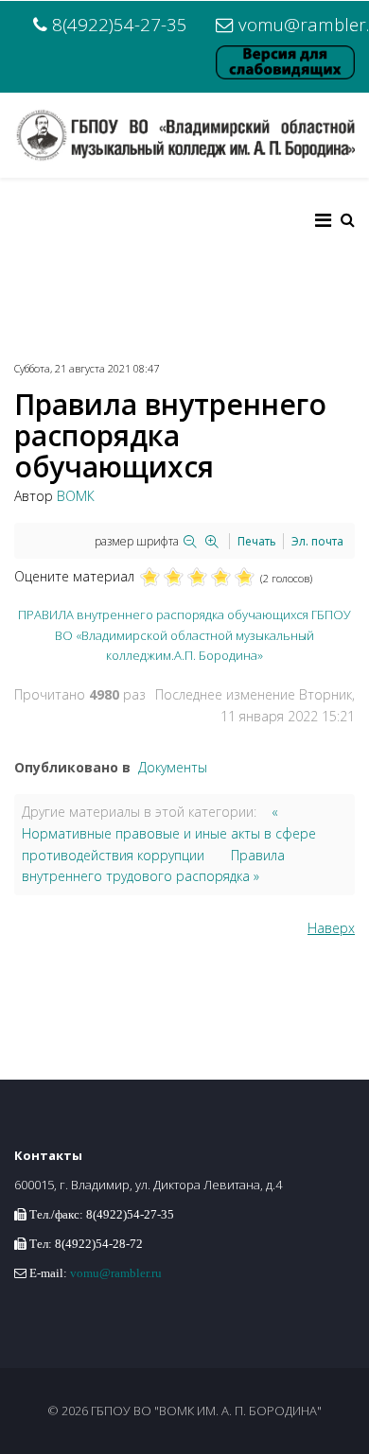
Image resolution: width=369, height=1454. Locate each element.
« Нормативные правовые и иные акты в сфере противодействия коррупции (169, 833)
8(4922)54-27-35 (119, 24)
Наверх (331, 928)
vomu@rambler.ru (116, 1273)
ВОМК (76, 496)
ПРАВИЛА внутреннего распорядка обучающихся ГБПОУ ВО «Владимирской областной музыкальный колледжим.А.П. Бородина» (184, 634)
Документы (172, 767)
